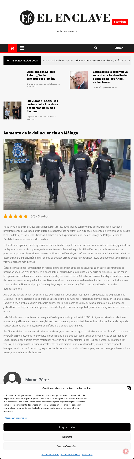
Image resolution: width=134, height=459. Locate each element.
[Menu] (55, 47)
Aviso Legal (87, 454)
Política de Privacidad (70, 454)
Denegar (67, 436)
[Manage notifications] (126, 451)
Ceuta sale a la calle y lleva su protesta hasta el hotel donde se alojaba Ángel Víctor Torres (110, 77)
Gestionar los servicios (16, 418)
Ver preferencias (67, 446)
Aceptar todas (67, 427)
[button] (129, 388)
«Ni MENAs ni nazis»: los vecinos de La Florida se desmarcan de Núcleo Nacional (42, 106)
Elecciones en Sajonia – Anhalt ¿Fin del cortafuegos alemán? (42, 75)
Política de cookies (50, 454)
